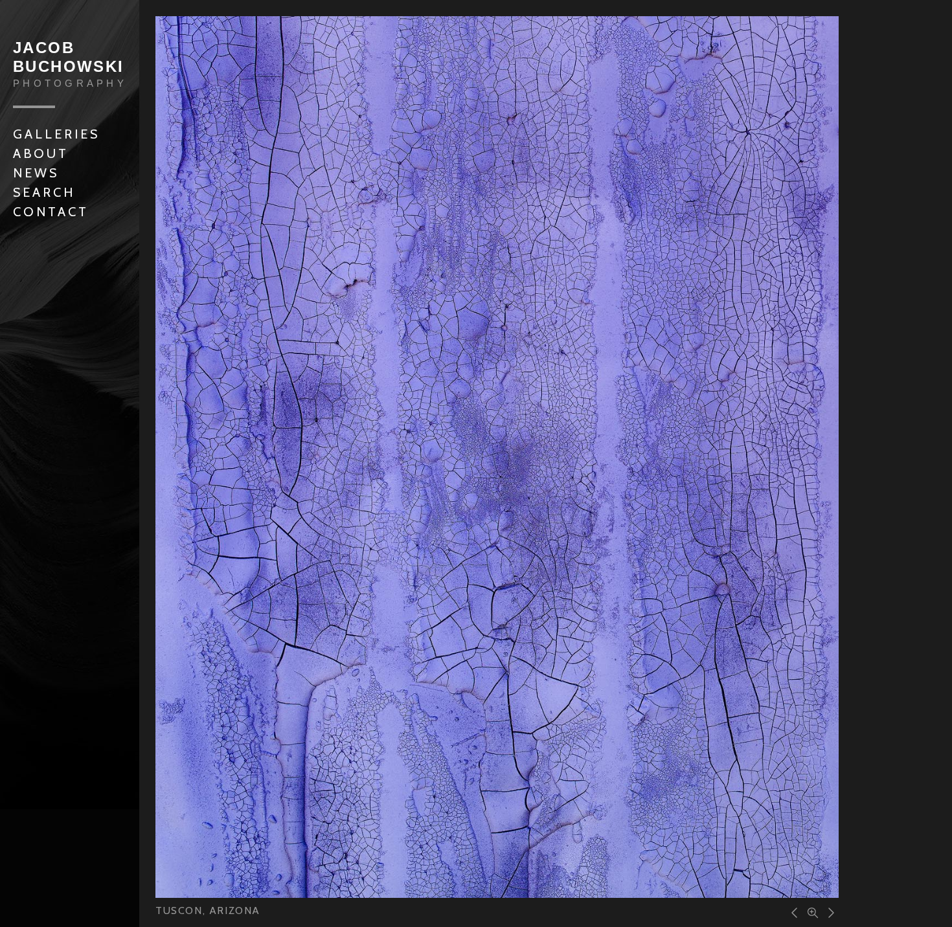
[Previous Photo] (792, 911)
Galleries (56, 134)
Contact (51, 211)
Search (44, 192)
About (41, 153)
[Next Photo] (829, 911)
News (36, 173)
